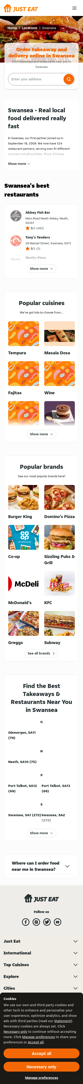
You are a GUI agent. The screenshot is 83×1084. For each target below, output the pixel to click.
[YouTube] (57, 922)
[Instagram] (36, 922)
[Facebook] (25, 922)
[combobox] (35, 79)
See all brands (39, 653)
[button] (69, 79)
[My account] (74, 8)
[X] (46, 922)
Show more (17, 163)
